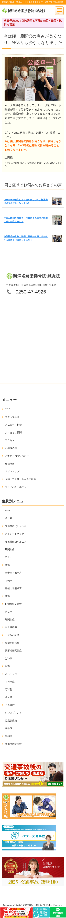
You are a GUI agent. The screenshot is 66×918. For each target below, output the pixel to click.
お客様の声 (11, 448)
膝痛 (7, 596)
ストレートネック (14, 533)
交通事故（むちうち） (17, 526)
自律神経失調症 (13, 604)
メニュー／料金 (13, 424)
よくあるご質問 (13, 432)
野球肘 (8, 689)
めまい (8, 557)
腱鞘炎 (8, 736)
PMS (7, 510)
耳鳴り (8, 580)
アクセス (10, 440)
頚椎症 (8, 728)
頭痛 (7, 666)
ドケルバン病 (12, 635)
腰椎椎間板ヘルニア (15, 541)
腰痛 (7, 565)
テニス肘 (10, 705)
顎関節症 (10, 619)
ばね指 (8, 658)
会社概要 (10, 463)
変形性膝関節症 (13, 650)
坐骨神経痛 (11, 627)
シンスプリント (13, 712)
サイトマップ (12, 471)
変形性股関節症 (13, 744)
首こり (8, 518)
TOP (7, 409)
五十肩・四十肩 (13, 572)
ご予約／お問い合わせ (17, 456)
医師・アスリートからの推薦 (20, 479)
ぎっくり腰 (11, 673)
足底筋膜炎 (11, 720)
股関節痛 (10, 549)
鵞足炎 (8, 697)
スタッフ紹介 (12, 417)
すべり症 (10, 681)
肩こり (8, 611)
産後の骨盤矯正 (13, 588)
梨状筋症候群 (12, 642)
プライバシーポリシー (17, 487)
